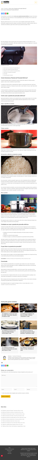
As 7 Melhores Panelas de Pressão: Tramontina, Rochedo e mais (12, 415)
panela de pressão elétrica (14, 21)
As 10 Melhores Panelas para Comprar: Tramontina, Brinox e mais (12, 413)
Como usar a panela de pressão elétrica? (10, 69)
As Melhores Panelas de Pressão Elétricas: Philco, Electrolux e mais (18, 258)
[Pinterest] (2, 456)
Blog (9, 447)
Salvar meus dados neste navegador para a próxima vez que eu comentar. (15, 393)
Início (2, 8)
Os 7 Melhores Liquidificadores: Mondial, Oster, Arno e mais (12, 424)
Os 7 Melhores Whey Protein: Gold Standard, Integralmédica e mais (13, 426)
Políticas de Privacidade (9, 449)
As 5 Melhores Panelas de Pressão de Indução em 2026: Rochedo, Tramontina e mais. (27, 332)
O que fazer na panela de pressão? (9, 72)
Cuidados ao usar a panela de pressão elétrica (11, 70)
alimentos (21, 265)
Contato (9, 451)
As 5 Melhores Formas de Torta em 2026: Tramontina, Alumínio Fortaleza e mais (9, 315)
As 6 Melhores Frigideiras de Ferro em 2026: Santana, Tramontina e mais (27, 315)
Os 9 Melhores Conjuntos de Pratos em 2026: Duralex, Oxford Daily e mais (9, 332)
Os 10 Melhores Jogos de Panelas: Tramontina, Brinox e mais (12, 410)
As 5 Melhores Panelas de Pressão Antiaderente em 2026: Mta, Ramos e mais (9, 349)
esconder (6, 65)
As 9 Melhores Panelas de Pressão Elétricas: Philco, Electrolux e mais (13, 417)
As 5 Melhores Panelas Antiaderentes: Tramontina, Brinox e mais (12, 419)
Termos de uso (9, 450)
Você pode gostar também (8, 75)
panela (15, 251)
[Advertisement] (19, 34)
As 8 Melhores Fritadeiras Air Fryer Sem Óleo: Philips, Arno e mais (13, 422)
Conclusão (5, 73)
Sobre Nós (9, 453)
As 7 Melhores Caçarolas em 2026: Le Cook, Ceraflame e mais (27, 349)
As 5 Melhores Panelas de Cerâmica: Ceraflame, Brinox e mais (12, 412)
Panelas (6, 8)
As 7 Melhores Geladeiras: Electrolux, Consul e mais (10, 420)
